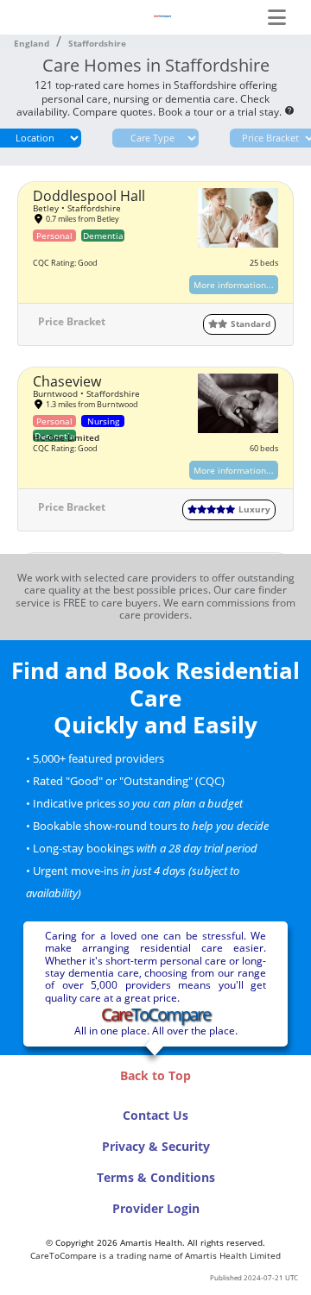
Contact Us (155, 1115)
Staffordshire (97, 43)
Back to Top (155, 1075)
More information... (234, 285)
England (31, 43)
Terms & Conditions (156, 1177)
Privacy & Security (156, 1146)
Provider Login (156, 1208)
